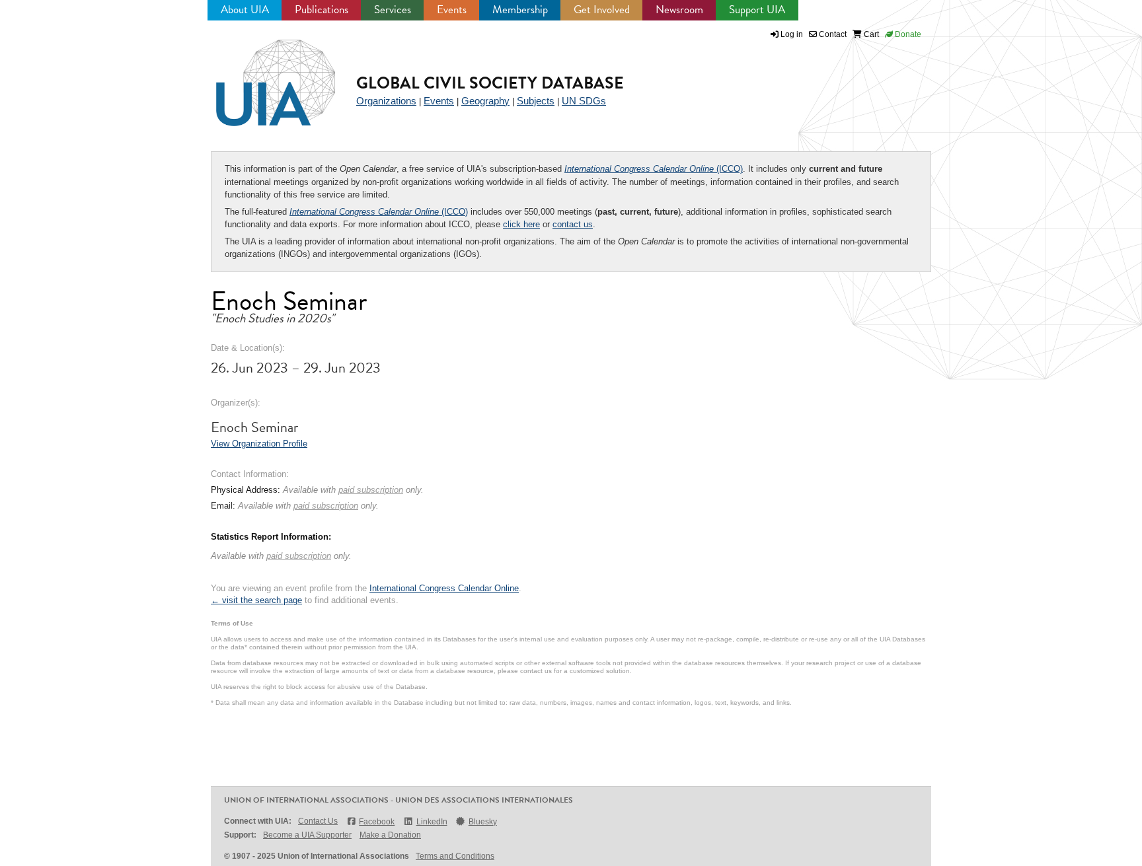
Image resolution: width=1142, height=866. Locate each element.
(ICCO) (653, 169)
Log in (791, 34)
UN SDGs (584, 100)
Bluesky (483, 821)
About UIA (245, 9)
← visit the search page (256, 600)
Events (452, 9)
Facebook (377, 821)
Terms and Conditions (455, 856)
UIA (260, 75)
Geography (485, 100)
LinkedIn (431, 821)
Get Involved (602, 9)
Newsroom (679, 9)
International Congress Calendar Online (444, 588)
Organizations (386, 100)
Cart (870, 34)
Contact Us (318, 821)
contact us (572, 224)
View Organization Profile (259, 444)
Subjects (535, 100)
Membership (520, 9)
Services (392, 9)
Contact (832, 34)
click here (521, 224)
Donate (907, 34)
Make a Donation (390, 835)
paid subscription (370, 490)
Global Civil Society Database (490, 83)
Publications (321, 9)
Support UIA (757, 9)
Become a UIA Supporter (307, 835)
